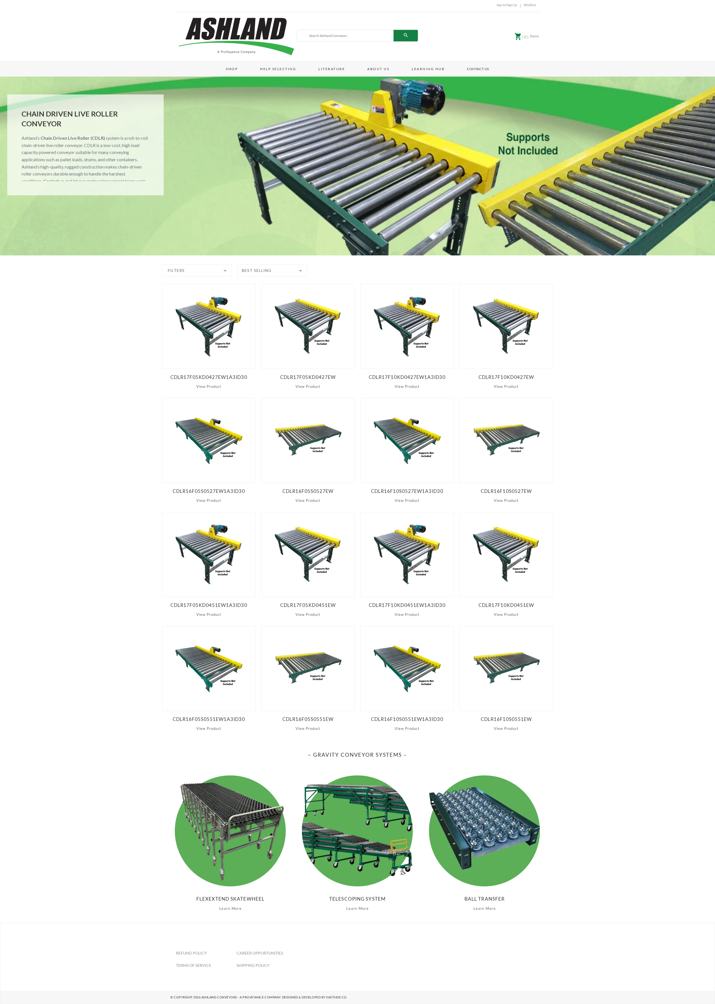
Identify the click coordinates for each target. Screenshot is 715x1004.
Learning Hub (428, 69)
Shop (232, 69)
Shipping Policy (253, 965)
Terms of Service (193, 965)
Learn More (230, 908)
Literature (331, 69)
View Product (208, 386)
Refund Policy (191, 953)
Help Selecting (278, 69)
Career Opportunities (260, 953)
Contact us (53, 181)
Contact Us (478, 69)
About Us (378, 69)
